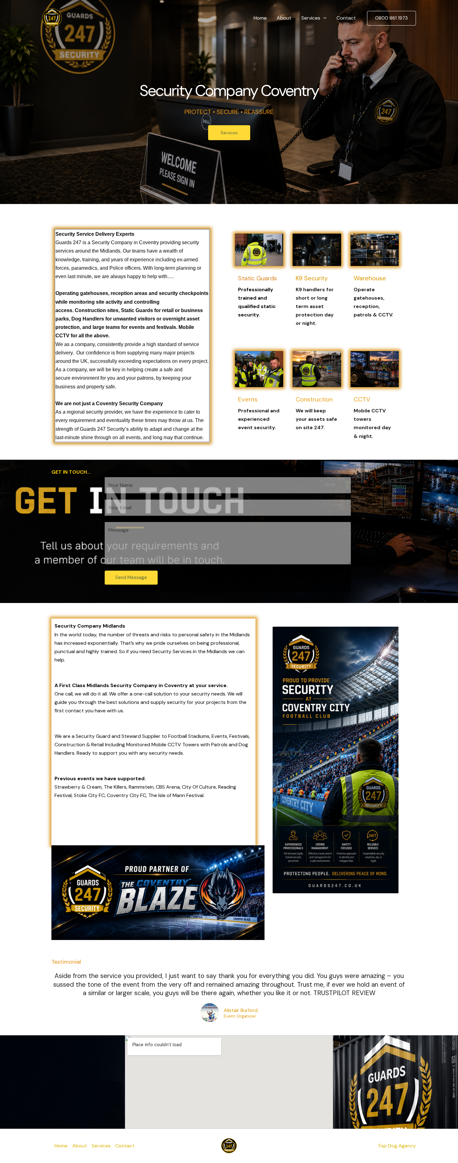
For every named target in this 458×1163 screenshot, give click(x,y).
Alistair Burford (241, 1010)
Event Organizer (240, 1016)
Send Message (131, 577)
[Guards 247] (52, 17)
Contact (346, 18)
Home (260, 18)
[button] (323, 18)
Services (310, 18)
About (284, 18)
